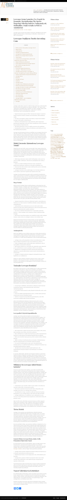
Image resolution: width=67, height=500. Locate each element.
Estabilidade (58, 141)
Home (54, 498)
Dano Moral (58, 138)
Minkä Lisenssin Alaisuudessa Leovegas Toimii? (26, 47)
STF (54, 155)
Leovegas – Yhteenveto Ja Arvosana (23, 69)
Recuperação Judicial (56, 153)
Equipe (57, 498)
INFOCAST (24, 498)
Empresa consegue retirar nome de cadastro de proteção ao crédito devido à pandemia (58, 86)
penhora (59, 150)
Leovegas (18, 101)
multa (62, 149)
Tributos (63, 156)
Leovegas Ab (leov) (20, 79)
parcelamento (54, 150)
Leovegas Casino (19, 82)
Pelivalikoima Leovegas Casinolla (23, 88)
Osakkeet (18, 80)
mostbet (60, 147)
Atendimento (62, 498)
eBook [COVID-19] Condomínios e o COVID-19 (58, 45)
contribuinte (58, 135)
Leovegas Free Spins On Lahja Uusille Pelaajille (26, 87)
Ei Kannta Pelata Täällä (20, 90)
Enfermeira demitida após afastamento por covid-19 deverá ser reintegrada (58, 75)
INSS (62, 145)
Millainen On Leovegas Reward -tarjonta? (24, 55)
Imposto (63, 142)
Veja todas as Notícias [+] (57, 100)
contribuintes (55, 137)
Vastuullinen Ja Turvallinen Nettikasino (24, 91)
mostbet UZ (56, 149)
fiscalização (53, 142)
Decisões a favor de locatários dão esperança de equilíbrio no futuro (58, 92)
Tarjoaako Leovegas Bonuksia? (22, 52)
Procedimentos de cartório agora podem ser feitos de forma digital (58, 34)
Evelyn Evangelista (55, 112)
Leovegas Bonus (19, 76)
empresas (53, 141)
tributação (58, 156)
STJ (56, 155)
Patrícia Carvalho (55, 119)
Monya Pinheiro (54, 117)
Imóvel (52, 145)
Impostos (62, 144)
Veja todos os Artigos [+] (57, 53)
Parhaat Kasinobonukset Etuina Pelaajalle (24, 85)
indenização (57, 145)
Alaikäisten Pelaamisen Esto (22, 93)
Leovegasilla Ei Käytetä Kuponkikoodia (24, 54)
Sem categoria (28, 29)
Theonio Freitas (54, 124)
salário (52, 155)
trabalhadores (53, 156)
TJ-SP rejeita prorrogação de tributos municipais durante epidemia (58, 81)
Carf (51, 134)
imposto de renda (55, 144)
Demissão (63, 138)
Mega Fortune (18, 49)
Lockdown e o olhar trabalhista (57, 23)
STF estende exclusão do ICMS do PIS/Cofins (58, 70)
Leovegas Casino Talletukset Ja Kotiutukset (25, 84)
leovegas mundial (17, 448)
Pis (61, 150)
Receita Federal (57, 152)
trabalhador (60, 155)
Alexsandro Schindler (19, 29)
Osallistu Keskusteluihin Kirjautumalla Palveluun (26, 74)
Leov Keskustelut (19, 95)
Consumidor (60, 134)
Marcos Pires (54, 115)
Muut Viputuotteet (19, 96)
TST (53, 158)
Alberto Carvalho (55, 110)
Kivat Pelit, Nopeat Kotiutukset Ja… (23, 68)
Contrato (52, 135)
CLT (53, 134)
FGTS (62, 141)
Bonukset (18, 77)
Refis (63, 153)
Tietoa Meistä (18, 57)
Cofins (55, 134)
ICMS (59, 142)
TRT (51, 158)
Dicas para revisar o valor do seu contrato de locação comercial (58, 39)
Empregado (56, 139)
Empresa (61, 139)
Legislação (53, 147)
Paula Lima (53, 121)
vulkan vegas (57, 158)
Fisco (56, 142)
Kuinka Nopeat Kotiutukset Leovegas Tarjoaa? (25, 63)
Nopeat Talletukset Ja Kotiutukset (23, 62)
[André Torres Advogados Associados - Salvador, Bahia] (7, 5)
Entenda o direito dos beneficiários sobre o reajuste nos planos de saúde (58, 28)
